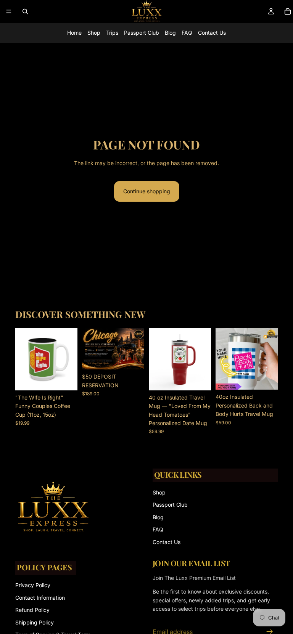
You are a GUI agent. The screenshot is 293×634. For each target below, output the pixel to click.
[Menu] (9, 11)
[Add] (132, 358)
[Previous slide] (23, 359)
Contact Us (212, 32)
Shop (93, 32)
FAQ (187, 32)
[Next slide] (69, 359)
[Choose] (65, 378)
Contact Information (40, 597)
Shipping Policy (34, 622)
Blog (170, 32)
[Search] (25, 11)
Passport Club (141, 32)
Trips (112, 32)
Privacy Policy (32, 585)
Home (74, 32)
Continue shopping (146, 191)
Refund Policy (32, 610)
